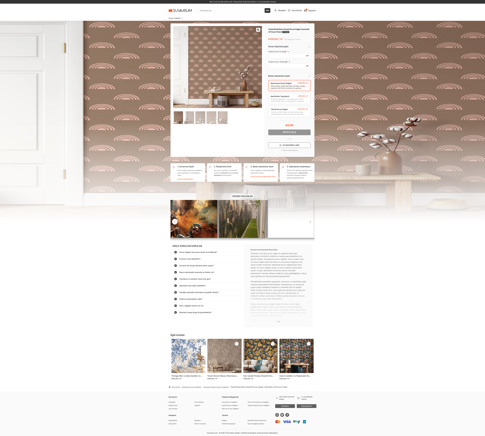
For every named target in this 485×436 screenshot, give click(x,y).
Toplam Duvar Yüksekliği (277, 62)
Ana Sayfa (176, 387)
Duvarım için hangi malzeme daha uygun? (263, 176)
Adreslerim (173, 424)
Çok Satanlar (199, 402)
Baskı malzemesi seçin (279, 76)
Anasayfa (172, 402)
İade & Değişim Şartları (256, 424)
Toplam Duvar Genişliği (277, 52)
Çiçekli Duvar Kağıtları (230, 405)
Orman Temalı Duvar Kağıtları (258, 402)
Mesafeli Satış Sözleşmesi (257, 420)
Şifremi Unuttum (200, 424)
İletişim (224, 420)
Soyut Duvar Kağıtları (229, 402)
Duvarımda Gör (291, 145)
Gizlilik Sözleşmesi (228, 424)
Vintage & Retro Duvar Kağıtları (216, 387)
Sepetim (197, 405)
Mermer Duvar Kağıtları (230, 409)
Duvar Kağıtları (175, 18)
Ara (267, 10)
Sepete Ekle (289, 132)
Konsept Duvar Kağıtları (191, 387)
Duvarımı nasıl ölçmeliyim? (185, 179)
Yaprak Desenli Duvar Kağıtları (259, 405)
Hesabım (197, 420)
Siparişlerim (173, 420)
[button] (258, 30)
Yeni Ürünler (173, 409)
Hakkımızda (173, 405)
